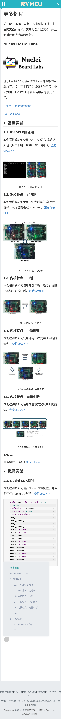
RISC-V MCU (20, 710)
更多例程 (14, 567)
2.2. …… (17, 630)
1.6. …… (17, 613)
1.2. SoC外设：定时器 (24, 590)
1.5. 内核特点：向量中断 (25, 607)
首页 (2, 692)
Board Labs (33, 462)
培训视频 (41, 692)
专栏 (25, 692)
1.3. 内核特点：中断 (23, 596)
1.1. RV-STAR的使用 (23, 585)
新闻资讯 (9, 692)
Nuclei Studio (52, 692)
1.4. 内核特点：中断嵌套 (25, 602)
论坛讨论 (32, 692)
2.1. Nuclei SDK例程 (23, 624)
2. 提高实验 (16, 619)
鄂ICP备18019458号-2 (36, 710)
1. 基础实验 (16, 579)
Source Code (11, 114)
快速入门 (18, 692)
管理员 (29, 705)
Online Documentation (17, 106)
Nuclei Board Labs (19, 573)
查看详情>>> (37, 291)
